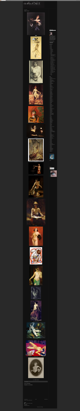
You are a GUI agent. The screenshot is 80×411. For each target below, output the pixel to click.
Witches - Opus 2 (51, 58)
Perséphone (51, 130)
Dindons (50, 98)
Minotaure (51, 119)
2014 (50, 47)
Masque (50, 117)
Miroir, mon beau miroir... (52, 59)
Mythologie (51, 121)
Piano (50, 132)
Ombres (50, 124)
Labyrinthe (51, 110)
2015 (50, 46)
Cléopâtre (51, 93)
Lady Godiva (51, 111)
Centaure (51, 89)
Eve (50, 103)
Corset (50, 95)
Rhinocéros (51, 137)
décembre (51, 49)
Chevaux (51, 91)
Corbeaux (51, 94)
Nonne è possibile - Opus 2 (52, 67)
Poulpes (50, 134)
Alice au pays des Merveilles (52, 78)
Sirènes (50, 142)
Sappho (50, 140)
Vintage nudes (51, 148)
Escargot (51, 102)
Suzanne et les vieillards (52, 144)
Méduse (50, 118)
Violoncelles (51, 149)
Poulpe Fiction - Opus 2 (52, 64)
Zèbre (50, 151)
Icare (50, 107)
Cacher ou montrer (51, 87)
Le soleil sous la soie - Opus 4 (53, 69)
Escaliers (51, 101)
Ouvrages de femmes (52, 126)
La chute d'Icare (51, 70)
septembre (51, 51)
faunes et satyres (51, 105)
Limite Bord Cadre (51, 114)
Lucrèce (50, 116)
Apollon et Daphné (51, 80)
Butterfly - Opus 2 (51, 66)
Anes (50, 79)
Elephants (51, 100)
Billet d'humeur (51, 86)
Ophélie (50, 125)
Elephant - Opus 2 (52, 72)
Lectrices (51, 112)
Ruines (50, 139)
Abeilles (50, 77)
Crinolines (51, 96)
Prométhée (51, 135)
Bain (50, 84)
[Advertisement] (53, 19)
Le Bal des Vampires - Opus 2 (53, 54)
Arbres (50, 82)
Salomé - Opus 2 (51, 61)
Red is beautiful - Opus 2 (52, 62)
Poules (50, 133)
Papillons (51, 128)
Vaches (50, 146)
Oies (50, 123)
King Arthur (51, 109)
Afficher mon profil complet (52, 40)
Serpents (51, 141)
